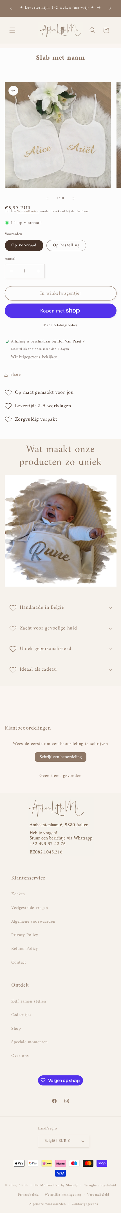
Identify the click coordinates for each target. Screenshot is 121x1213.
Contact (18, 962)
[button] (12, 30)
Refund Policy (24, 949)
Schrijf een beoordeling (61, 757)
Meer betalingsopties (60, 325)
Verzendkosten (28, 211)
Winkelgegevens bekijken (34, 357)
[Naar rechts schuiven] (73, 198)
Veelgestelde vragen (29, 908)
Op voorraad (24, 245)
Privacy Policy (24, 935)
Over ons (20, 1056)
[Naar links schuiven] (47, 198)
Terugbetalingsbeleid (100, 1185)
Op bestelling (66, 245)
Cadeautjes (21, 1015)
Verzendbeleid (98, 1195)
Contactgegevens (85, 1204)
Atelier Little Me (32, 1185)
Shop (16, 1029)
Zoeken (18, 894)
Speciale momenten (29, 1042)
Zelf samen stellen (28, 1001)
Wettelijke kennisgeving (63, 1195)
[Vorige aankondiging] (11, 8)
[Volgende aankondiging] (110, 8)
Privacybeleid (28, 1195)
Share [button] (15, 374)
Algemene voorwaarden (33, 921)
